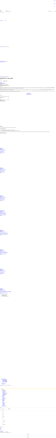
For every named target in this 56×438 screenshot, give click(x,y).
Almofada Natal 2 (2, 170)
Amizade (3, 84)
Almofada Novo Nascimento (3, 252)
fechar (0, 427)
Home (0, 46)
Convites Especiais (4, 405)
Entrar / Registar (3, 424)
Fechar (0, 407)
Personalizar (1, 148)
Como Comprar (4, 383)
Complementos (4, 393)
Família (3, 401)
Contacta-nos (1, 20)
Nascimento (4, 403)
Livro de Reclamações (5, 381)
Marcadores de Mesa (4, 390)
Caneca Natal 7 (2, 151)
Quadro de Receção (4, 391)
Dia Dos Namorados (5, 234)
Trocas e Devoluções (5, 380)
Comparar (3, 422)
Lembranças (4, 395)
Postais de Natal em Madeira (3, 61)
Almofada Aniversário (3, 213)
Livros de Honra (4, 392)
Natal (4, 152)
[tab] (28, 93)
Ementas (3, 397)
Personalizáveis (6, 84)
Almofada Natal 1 (2, 198)
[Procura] (52, 11)
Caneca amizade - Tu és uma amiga (3, 76)
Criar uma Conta (1, 431)
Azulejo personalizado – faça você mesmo (5, 291)
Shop (2, 46)
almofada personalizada (4, 85)
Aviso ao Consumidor (5, 379)
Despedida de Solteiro (4, 394)
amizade (8, 85)
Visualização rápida (2, 168)
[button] (2, 210)
